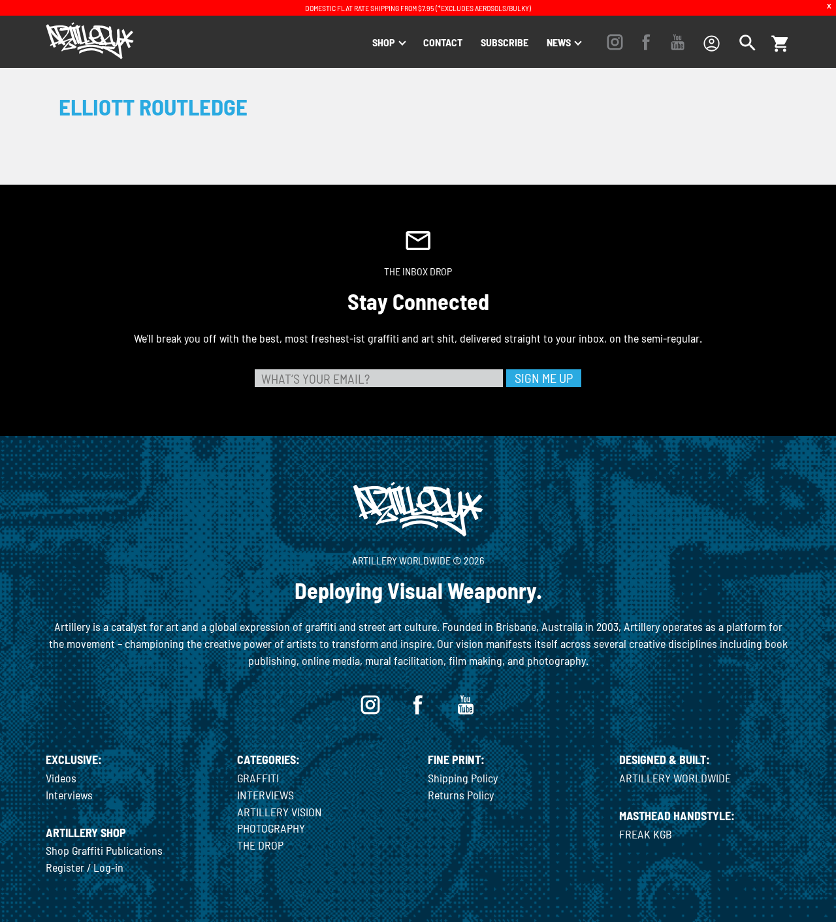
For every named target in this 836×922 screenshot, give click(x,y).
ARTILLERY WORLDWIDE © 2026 (418, 560)
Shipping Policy (463, 778)
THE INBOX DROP (418, 271)
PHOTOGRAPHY (271, 828)
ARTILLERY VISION (279, 812)
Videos (61, 778)
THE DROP (260, 845)
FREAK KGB (645, 834)
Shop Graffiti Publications (104, 850)
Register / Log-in (84, 867)
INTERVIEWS (265, 795)
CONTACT (442, 42)
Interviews (69, 795)
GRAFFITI (258, 778)
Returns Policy (461, 795)
